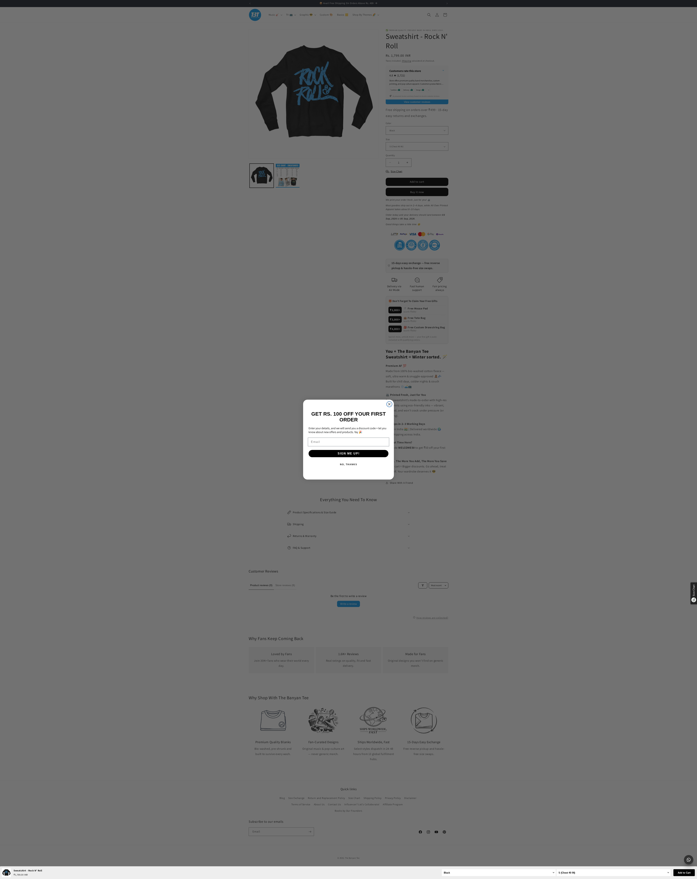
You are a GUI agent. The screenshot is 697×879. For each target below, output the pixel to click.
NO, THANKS (348, 464)
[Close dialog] (389, 404)
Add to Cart (684, 872)
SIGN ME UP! (349, 453)
